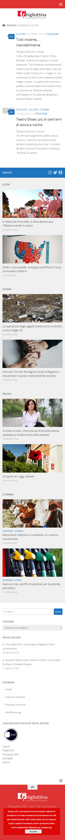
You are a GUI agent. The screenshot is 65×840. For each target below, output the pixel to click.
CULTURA (21, 34)
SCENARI (44, 109)
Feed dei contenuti (15, 697)
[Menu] (61, 4)
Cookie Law (47, 827)
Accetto (33, 831)
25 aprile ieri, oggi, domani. (18, 476)
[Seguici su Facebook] (60, 173)
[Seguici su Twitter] (55, 173)
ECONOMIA (7, 531)
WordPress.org (13, 712)
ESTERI (18, 580)
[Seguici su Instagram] (50, 173)
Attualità (21, 109)
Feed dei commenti (16, 704)
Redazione (53, 34)
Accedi (9, 689)
